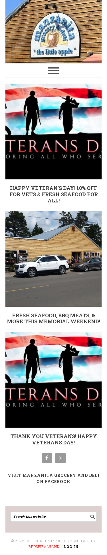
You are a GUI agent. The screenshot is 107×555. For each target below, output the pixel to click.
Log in (71, 546)
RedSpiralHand (44, 546)
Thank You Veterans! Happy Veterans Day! (53, 439)
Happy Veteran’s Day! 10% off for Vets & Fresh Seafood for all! (53, 194)
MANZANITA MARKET (53, 29)
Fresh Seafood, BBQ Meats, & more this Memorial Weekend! (53, 318)
